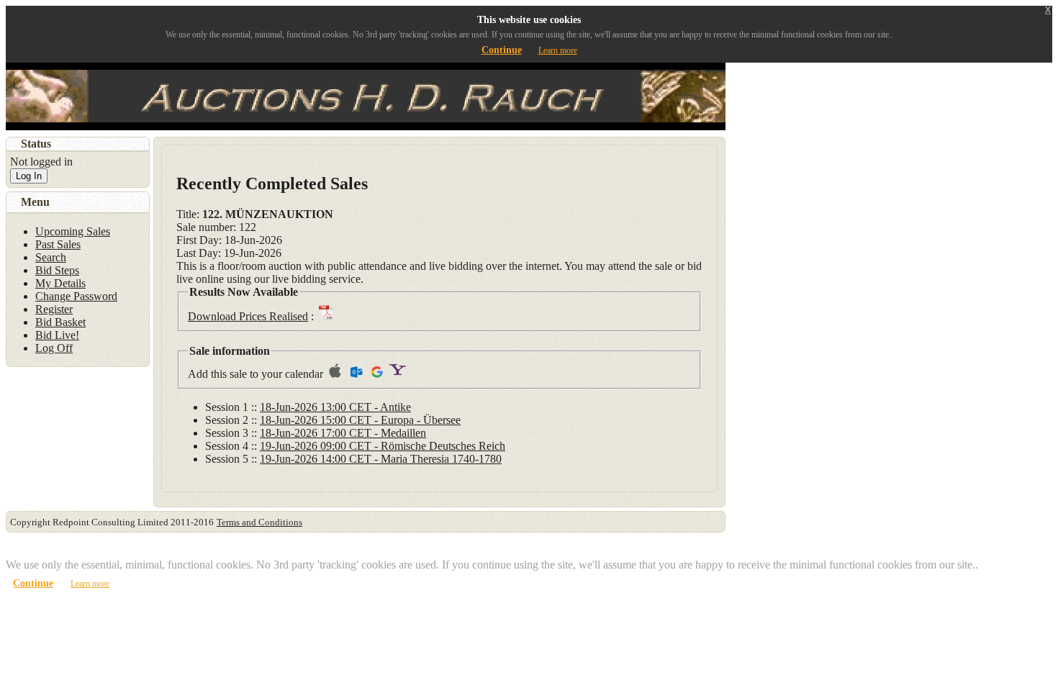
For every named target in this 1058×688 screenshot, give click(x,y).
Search (50, 257)
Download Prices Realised (248, 316)
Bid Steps (57, 270)
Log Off (54, 348)
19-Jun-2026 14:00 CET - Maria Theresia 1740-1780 (381, 459)
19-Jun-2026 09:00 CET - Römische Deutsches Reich (382, 446)
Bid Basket (60, 322)
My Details (60, 283)
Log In (29, 176)
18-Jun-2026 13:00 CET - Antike (335, 407)
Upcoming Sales (72, 231)
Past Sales (58, 244)
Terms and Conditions (259, 522)
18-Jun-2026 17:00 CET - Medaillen (343, 433)
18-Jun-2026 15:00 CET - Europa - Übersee (360, 420)
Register (54, 309)
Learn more (557, 50)
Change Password (76, 296)
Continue (501, 50)
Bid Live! (57, 335)
